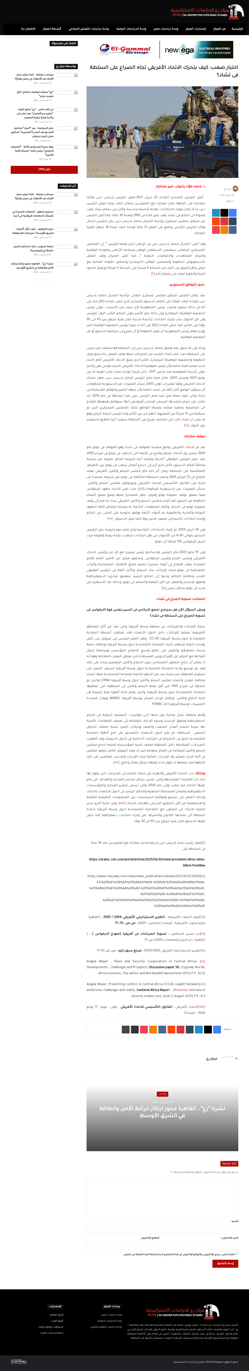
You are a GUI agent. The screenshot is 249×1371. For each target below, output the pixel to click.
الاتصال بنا (28, 29)
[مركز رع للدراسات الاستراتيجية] (207, 11)
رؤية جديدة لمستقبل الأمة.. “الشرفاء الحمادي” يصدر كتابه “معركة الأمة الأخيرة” (32, 151)
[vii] (116, 763)
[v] (164, 588)
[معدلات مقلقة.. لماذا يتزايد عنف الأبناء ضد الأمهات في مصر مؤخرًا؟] (67, 80)
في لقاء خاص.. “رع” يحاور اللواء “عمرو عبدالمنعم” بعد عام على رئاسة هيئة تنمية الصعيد (35, 113)
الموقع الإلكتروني (150, 1238)
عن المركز (220, 29)
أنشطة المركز (52, 29)
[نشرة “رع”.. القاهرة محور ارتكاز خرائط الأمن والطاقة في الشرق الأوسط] (67, 269)
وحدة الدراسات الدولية (131, 29)
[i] (153, 274)
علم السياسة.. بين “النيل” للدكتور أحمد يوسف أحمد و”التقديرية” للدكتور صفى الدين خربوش (32, 132)
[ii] (186, 426)
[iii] (141, 489)
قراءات (162, 1094)
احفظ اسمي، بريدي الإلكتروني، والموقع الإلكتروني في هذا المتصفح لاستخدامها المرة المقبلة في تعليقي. (179, 1254)
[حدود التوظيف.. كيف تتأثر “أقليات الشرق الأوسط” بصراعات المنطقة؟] (67, 234)
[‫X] (185, 1346)
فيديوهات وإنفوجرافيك (50, 1327)
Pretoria (180, 990)
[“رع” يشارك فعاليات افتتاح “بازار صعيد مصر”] (67, 97)
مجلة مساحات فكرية (52, 1333)
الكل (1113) (44, 169)
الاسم (234, 1221)
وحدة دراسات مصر (166, 29)
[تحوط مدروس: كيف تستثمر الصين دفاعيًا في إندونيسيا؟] (67, 252)
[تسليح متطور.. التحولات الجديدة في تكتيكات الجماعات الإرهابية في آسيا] (67, 217)
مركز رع (227, 189)
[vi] (166, 704)
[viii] (122, 803)
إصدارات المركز (196, 29)
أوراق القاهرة (56, 1315)
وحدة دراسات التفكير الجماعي (89, 29)
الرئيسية (237, 29)
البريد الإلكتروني (229, 1238)
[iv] (110, 519)
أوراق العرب (57, 1321)
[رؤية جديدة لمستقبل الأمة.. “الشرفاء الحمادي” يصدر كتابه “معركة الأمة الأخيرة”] (67, 152)
